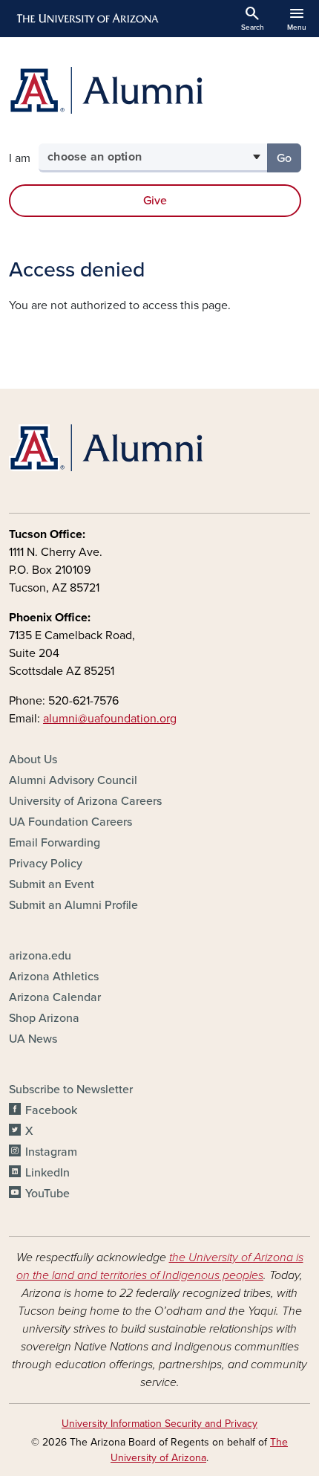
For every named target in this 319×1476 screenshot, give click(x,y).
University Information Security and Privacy (159, 1423)
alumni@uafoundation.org (110, 718)
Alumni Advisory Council (73, 780)
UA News (33, 1039)
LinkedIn (47, 1172)
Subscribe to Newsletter (71, 1089)
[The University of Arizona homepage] (86, 18)
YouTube (47, 1193)
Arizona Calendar (55, 997)
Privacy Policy (45, 863)
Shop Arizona (44, 1018)
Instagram (51, 1152)
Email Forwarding (54, 842)
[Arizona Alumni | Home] (159, 90)
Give (155, 200)
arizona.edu (40, 955)
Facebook (51, 1110)
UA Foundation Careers (70, 822)
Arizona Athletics (54, 976)
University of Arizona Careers (85, 801)
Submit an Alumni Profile (73, 905)
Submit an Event (51, 884)
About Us (33, 759)
